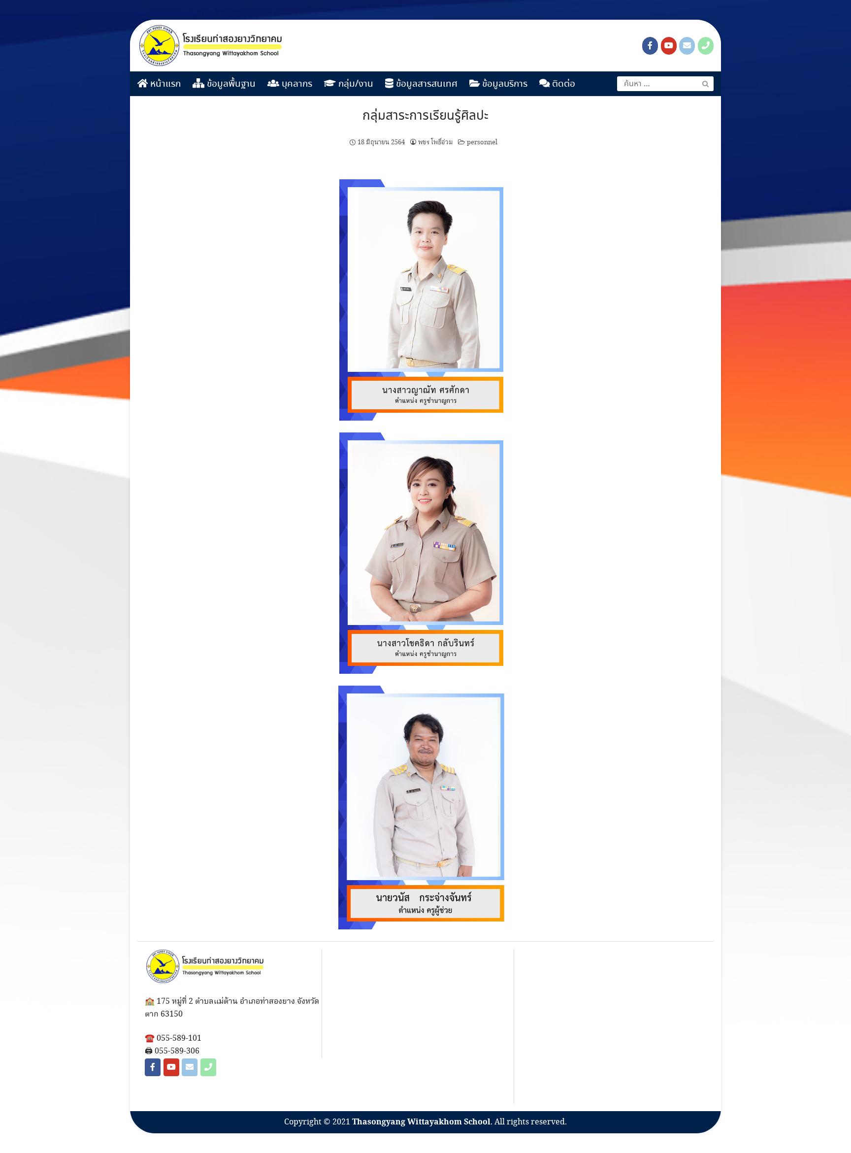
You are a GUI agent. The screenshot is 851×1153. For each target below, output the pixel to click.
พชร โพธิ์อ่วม (435, 142)
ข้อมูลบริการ (503, 84)
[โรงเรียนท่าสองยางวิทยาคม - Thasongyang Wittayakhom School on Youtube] (669, 46)
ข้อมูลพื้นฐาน (230, 84)
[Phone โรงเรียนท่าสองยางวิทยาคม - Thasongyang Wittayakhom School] (706, 46)
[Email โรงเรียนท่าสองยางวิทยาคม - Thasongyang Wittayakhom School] (687, 46)
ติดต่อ (562, 84)
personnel (482, 142)
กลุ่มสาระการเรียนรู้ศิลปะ (425, 116)
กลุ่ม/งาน (354, 84)
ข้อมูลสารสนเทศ (425, 84)
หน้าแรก (164, 84)
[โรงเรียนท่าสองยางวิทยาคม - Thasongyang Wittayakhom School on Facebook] (650, 46)
